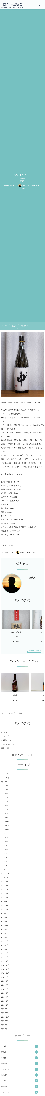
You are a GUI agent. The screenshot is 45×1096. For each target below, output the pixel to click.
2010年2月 (4, 957)
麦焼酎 (19, 1052)
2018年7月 (4, 782)
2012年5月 (4, 850)
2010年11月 (5, 921)
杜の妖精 (16, 641)
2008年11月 (5, 1017)
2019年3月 (4, 774)
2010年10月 (5, 925)
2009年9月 (4, 977)
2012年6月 (4, 845)
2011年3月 (4, 905)
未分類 (19, 1081)
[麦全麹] (15, 682)
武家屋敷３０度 (6, 740)
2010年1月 (4, 961)
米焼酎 (19, 1058)
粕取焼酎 (19, 1075)
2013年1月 (4, 818)
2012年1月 (4, 865)
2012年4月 (4, 853)
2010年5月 (4, 945)
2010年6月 (4, 941)
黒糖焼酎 (19, 1063)
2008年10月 (5, 1021)
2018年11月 (5, 778)
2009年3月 (4, 1001)
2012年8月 (4, 838)
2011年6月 (4, 893)
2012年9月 (4, 833)
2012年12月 (5, 822)
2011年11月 (5, 873)
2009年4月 (4, 997)
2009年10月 (5, 973)
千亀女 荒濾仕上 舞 (7, 744)
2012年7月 (4, 842)
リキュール (19, 1092)
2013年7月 (4, 794)
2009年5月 (4, 993)
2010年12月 (5, 917)
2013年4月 (4, 806)
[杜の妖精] (16, 619)
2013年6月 (4, 798)
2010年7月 (4, 937)
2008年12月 (5, 1013)
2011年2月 (4, 909)
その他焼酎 (19, 1069)
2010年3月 (4, 953)
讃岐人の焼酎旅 (13, 4)
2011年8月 (4, 885)
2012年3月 (4, 857)
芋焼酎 (19, 1046)
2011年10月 (5, 877)
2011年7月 (4, 889)
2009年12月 (5, 965)
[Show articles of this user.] (11, 583)
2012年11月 (5, 826)
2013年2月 (4, 814)
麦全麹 (15, 700)
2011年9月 (4, 881)
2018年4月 (4, 786)
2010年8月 (4, 933)
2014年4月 (4, 790)
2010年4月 (4, 949)
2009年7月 (4, 985)
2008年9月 (4, 1025)
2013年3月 (4, 810)
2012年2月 (4, 861)
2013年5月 (4, 802)
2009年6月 (4, 989)
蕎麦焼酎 (19, 1086)
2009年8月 (4, 981)
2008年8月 (4, 1029)
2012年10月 (5, 830)
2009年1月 (4, 1009)
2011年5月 (4, 897)
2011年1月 (4, 913)
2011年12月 (5, 869)
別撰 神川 (5, 748)
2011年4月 (4, 901)
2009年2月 (4, 1005)
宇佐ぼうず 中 (6, 736)
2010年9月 (4, 929)
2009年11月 (5, 969)
